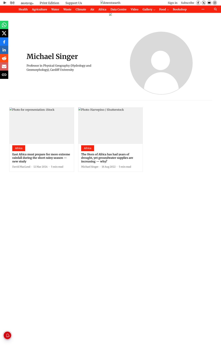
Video (134, 9)
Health (23, 9)
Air (92, 9)
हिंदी (12, 3)
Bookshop (180, 9)
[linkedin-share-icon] (4, 51)
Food (162, 9)
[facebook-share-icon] (4, 43)
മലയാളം (27, 3)
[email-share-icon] (4, 68)
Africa (102, 9)
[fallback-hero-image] (41, 126)
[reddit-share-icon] (4, 60)
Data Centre (118, 9)
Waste (67, 9)
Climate (81, 9)
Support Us (73, 3)
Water (55, 9)
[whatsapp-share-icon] (4, 26)
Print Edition (49, 3)
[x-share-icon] (4, 35)
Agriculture (39, 9)
